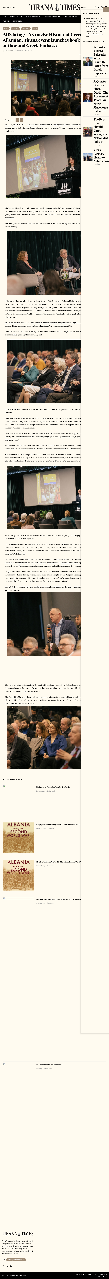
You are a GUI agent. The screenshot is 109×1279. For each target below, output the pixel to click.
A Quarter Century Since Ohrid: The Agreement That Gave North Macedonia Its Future (101, 96)
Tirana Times (9, 51)
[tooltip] (95, 7)
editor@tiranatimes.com (16, 1260)
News (35, 28)
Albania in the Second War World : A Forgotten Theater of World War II (60, 862)
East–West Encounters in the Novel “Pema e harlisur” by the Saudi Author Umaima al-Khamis (68, 899)
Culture (15, 28)
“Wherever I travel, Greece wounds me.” (49, 1065)
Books (6, 28)
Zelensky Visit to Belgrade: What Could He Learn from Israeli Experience (101, 60)
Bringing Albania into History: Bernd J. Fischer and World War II (58, 824)
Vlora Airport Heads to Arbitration (101, 155)
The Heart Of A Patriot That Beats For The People (53, 787)
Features (25, 28)
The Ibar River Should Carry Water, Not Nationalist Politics (101, 131)
